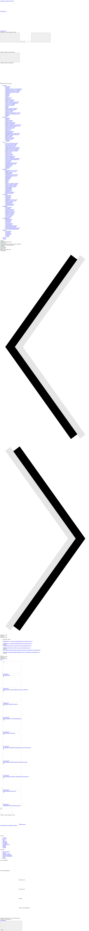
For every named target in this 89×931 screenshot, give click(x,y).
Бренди (4, 237)
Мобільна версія (22, 824)
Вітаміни (5, 169)
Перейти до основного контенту (7, 1)
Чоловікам (5, 206)
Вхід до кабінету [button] (6, 851)
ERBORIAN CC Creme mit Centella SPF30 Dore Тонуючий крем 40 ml (17, 643)
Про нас (4, 852)
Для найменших (6, 218)
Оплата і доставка (6, 853)
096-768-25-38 (3, 11)
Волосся (4, 117)
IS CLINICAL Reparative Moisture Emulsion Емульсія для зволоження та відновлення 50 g (21, 652)
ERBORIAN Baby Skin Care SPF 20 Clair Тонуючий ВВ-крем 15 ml (16, 647)
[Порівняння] (10, 57)
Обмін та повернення (7, 854)
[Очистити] (40, 37)
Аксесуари (5, 194)
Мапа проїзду (3, 920)
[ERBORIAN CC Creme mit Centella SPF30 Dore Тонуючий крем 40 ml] (46, 641)
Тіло (4, 142)
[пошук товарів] (10, 37)
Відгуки (4, 858)
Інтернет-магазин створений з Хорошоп (8, 825)
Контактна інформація (7, 856)
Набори (4, 230)
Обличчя (5, 85)
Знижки (4, 238)
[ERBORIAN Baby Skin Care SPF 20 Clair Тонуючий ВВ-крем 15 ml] (46, 645)
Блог (1, 659)
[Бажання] (44, 47)
